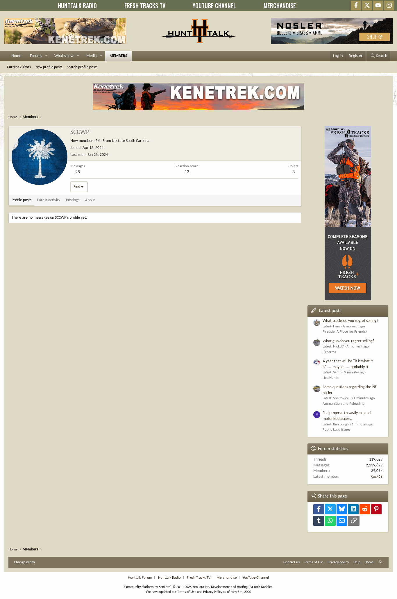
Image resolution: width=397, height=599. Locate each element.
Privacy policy (338, 562)
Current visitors (19, 67)
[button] (46, 56)
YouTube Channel (256, 578)
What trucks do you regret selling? (350, 321)
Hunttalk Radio (169, 578)
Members (118, 56)
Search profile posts (82, 67)
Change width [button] (24, 562)
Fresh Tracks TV (198, 578)
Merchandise (227, 578)
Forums (36, 56)
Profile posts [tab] (21, 200)
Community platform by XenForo (167, 587)
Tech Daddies (263, 587)
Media (91, 56)
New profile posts (48, 67)
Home (16, 56)
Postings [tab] (72, 200)
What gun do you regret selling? (348, 341)
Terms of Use (313, 562)
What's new (64, 56)
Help (356, 562)
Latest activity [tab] (48, 200)
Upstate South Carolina (130, 141)
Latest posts (330, 311)
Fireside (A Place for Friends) (345, 332)
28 (77, 172)
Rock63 (376, 477)
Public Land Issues (336, 430)
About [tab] (90, 200)
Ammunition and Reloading (343, 404)
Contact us (291, 562)
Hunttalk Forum (140, 578)
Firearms (329, 352)
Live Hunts (330, 378)
